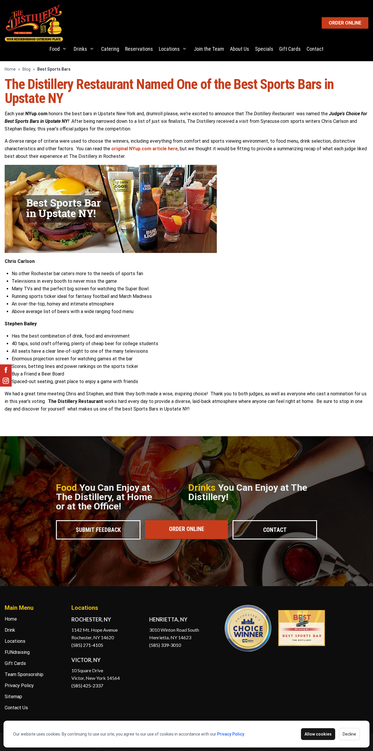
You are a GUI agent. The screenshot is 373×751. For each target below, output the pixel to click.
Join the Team (209, 49)
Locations (169, 49)
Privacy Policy (230, 734)
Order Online (186, 528)
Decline (349, 734)
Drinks (80, 49)
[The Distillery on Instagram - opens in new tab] (5, 380)
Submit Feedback (98, 529)
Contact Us (16, 707)
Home (10, 69)
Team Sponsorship (24, 674)
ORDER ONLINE (345, 23)
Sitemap (13, 696)
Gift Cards (290, 49)
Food (55, 49)
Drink (10, 630)
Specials (264, 49)
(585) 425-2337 (87, 685)
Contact (315, 49)
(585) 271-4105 (87, 645)
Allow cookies (318, 734)
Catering (110, 49)
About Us (239, 49)
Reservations (139, 49)
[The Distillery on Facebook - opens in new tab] (5, 370)
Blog (26, 69)
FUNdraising (17, 652)
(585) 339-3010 (165, 645)
